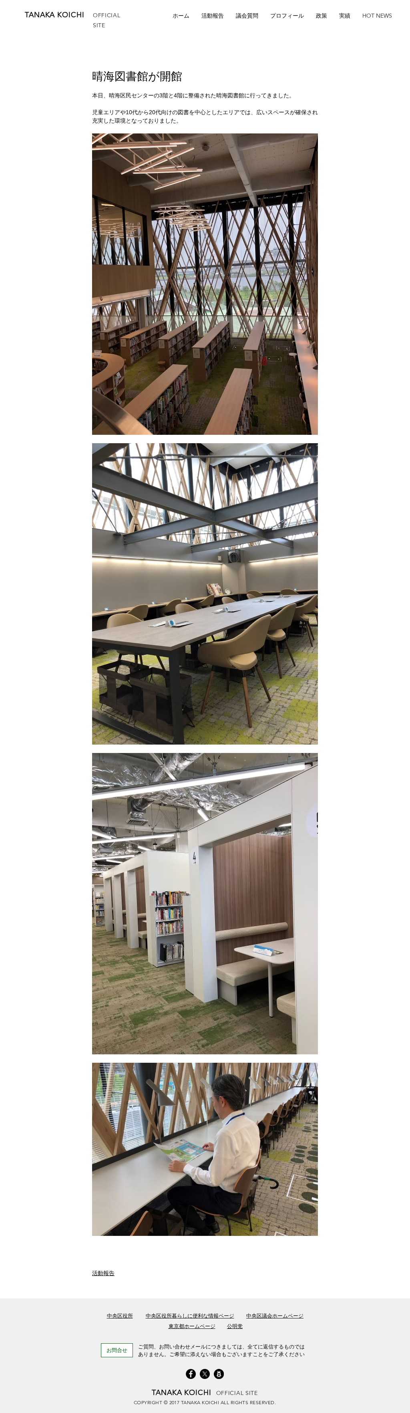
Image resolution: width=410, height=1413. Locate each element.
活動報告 (103, 1273)
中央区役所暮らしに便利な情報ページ (190, 1316)
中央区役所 (120, 1316)
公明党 (235, 1326)
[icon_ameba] (219, 1374)
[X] (205, 1374)
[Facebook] (191, 1374)
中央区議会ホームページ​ (274, 1316)
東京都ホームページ (192, 1326)
